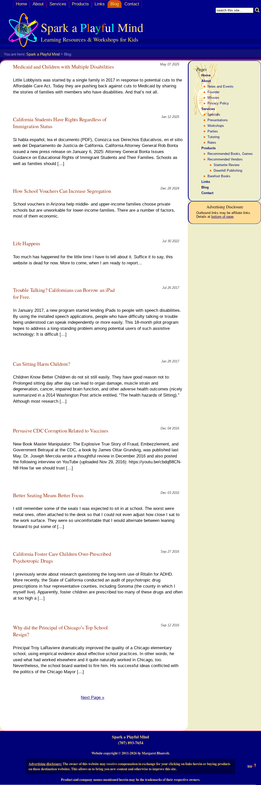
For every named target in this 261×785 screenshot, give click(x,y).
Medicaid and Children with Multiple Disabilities (63, 66)
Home (21, 4)
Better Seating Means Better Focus (48, 495)
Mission (213, 98)
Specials (213, 114)
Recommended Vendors (225, 159)
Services (57, 4)
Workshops (215, 126)
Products (80, 4)
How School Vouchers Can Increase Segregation (62, 190)
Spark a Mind (92, 27)
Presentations (217, 120)
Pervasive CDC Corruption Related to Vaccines (60, 430)
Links (100, 4)
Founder (213, 92)
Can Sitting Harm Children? (41, 363)
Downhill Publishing (228, 170)
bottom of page (222, 217)
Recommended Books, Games (230, 154)
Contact (131, 4)
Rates (211, 142)
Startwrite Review (226, 165)
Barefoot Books (218, 176)
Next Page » (92, 697)
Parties (212, 131)
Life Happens (26, 243)
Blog (114, 4)
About (38, 4)
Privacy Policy (218, 103)
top (249, 765)
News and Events (220, 86)
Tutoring (213, 137)
